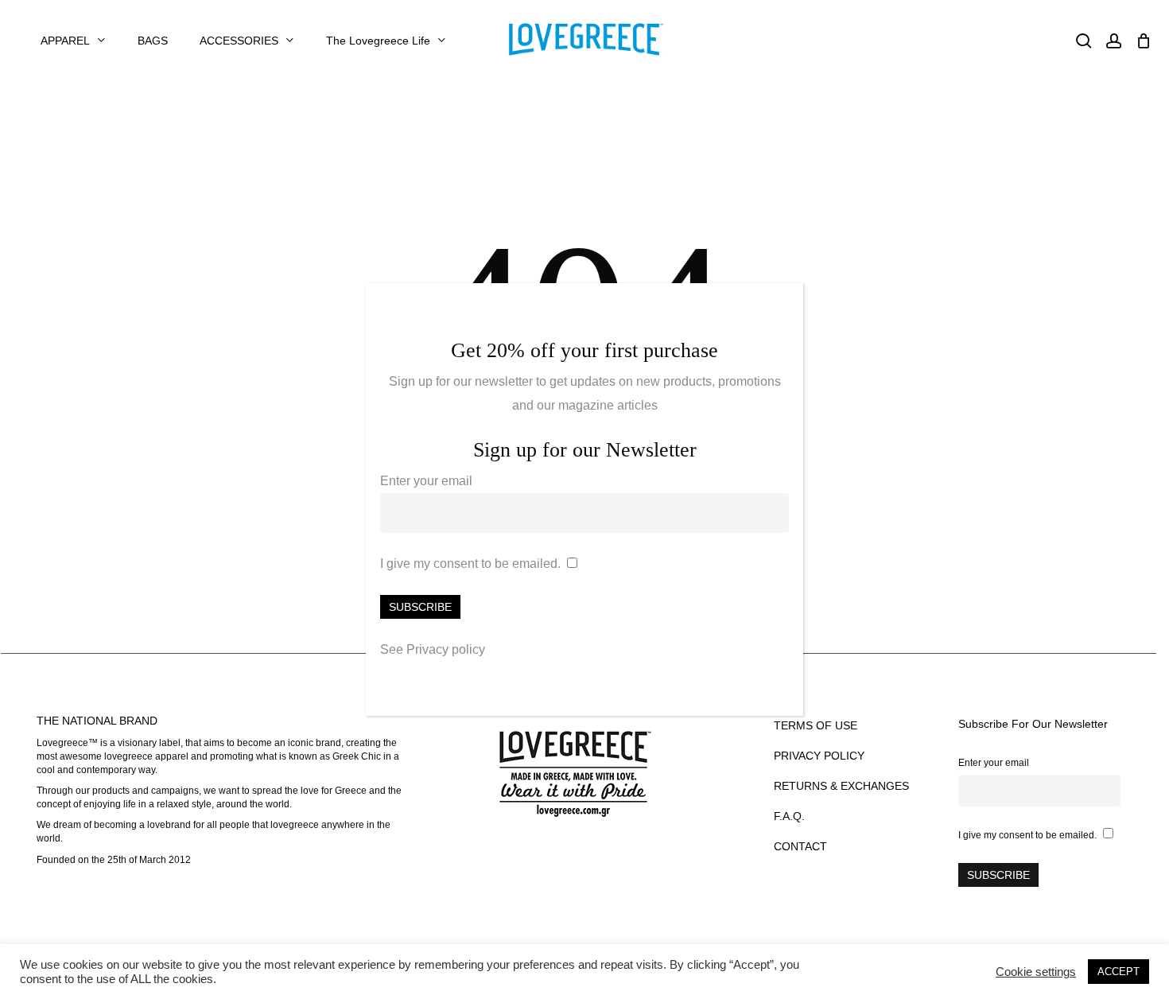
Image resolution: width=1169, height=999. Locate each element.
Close (784, 303)
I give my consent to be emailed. (470, 563)
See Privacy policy (432, 649)
